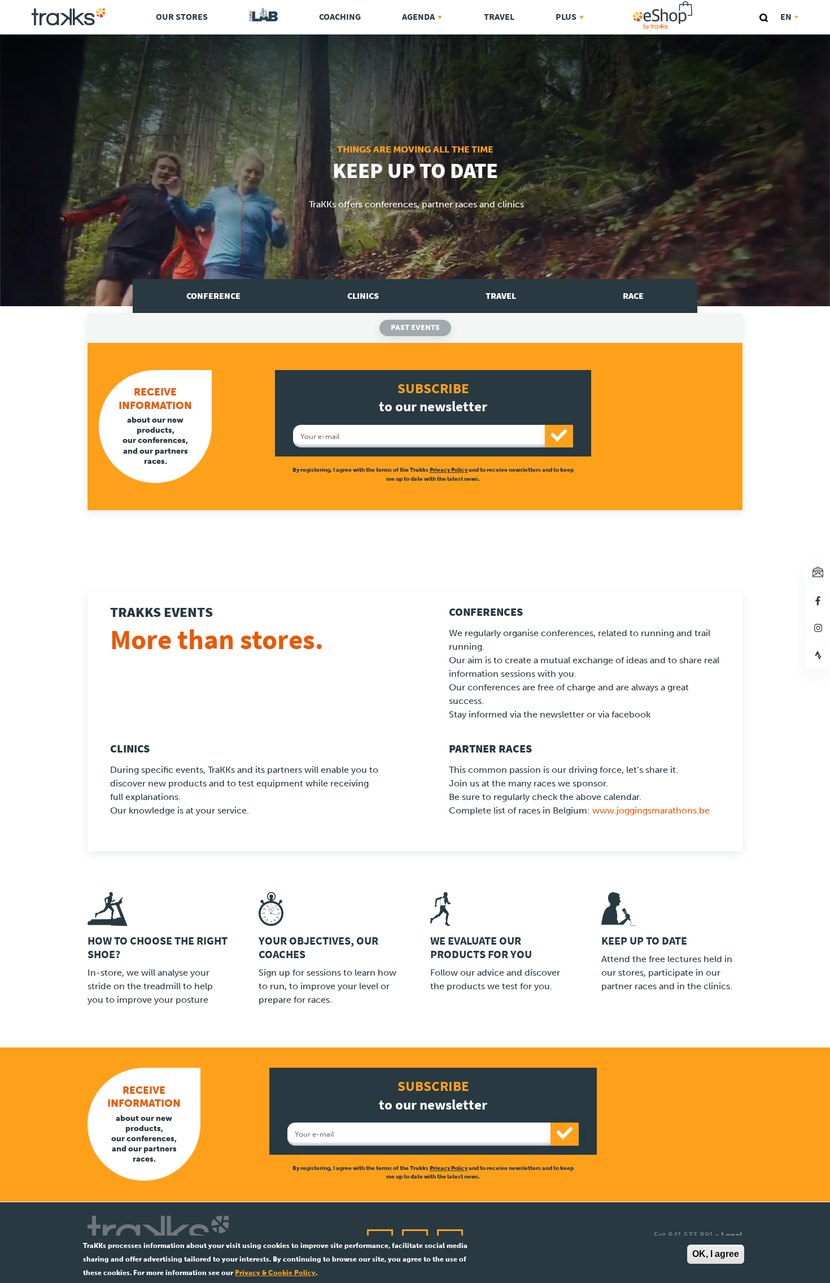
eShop (698, 3)
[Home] (68, 16)
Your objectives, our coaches (318, 947)
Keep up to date (644, 941)
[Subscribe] (559, 436)
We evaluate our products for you (481, 947)
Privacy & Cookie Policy (275, 1273)
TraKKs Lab (263, 15)
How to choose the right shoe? (158, 947)
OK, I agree (715, 1254)
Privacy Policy (449, 469)
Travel (499, 17)
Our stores (182, 17)
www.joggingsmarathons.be (651, 810)
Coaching (340, 17)
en (786, 17)
